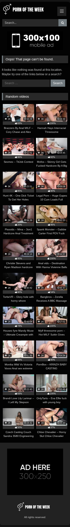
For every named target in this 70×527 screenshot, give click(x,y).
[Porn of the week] (29, 10)
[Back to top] (58, 516)
